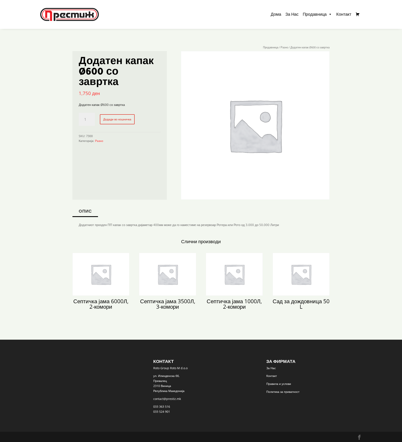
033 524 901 (161, 412)
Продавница (315, 14)
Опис (85, 211)
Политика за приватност (282, 392)
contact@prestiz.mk (167, 399)
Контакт (343, 14)
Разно (284, 47)
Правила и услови (278, 384)
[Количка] (357, 14)
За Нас (292, 14)
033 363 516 (161, 407)
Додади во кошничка (117, 119)
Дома (276, 14)
